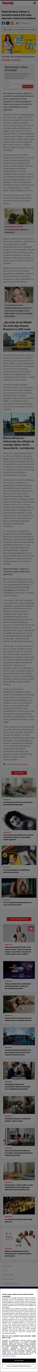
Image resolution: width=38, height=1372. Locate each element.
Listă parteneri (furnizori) (9, 1356)
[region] (19, 1330)
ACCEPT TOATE (19, 1360)
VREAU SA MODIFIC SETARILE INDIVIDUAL (19, 1366)
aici (25, 1322)
